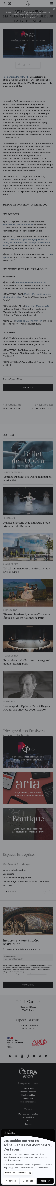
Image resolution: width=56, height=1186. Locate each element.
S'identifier (28, 18)
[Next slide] (51, 892)
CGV (28, 1120)
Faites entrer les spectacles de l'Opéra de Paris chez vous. (28, 758)
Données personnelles (28, 1113)
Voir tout (7, 885)
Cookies (28, 1124)
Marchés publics (28, 1095)
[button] (6, 891)
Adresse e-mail (10, 956)
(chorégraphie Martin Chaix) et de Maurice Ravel (26, 242)
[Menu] (52, 3)
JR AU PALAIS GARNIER (15, 407)
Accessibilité (28, 1117)
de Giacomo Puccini (18, 224)
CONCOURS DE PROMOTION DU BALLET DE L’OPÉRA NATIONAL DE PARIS (42, 407)
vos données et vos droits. (36, 974)
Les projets (8, 873)
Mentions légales (28, 1101)
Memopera (28, 1098)
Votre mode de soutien (14, 870)
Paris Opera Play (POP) (15, 76)
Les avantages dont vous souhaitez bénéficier (26, 881)
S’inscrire (28, 984)
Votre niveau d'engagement (17, 877)
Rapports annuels (28, 1091)
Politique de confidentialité (16, 1173)
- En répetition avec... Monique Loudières (27, 296)
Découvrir (28, 387)
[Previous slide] (45, 892)
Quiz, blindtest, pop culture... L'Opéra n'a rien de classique (28, 794)
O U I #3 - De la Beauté (37, 305)
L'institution (28, 1088)
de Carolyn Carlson (28, 320)
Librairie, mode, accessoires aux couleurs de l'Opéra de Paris (28, 830)
